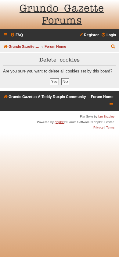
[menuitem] (16, 35)
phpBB (59, 122)
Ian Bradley (106, 116)
